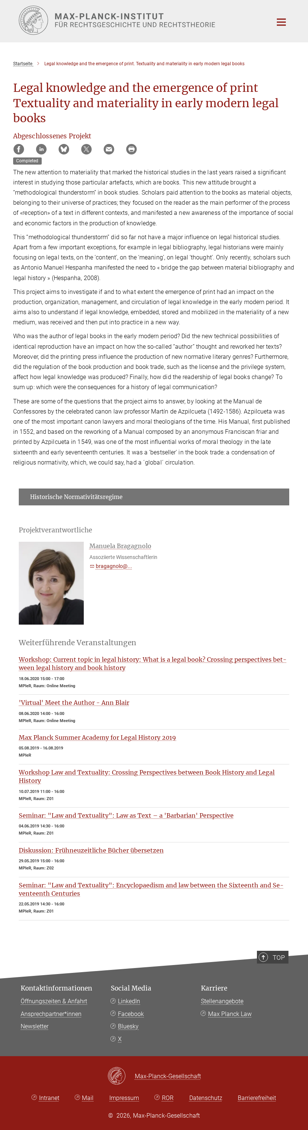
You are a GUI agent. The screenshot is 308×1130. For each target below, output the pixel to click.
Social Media (131, 988)
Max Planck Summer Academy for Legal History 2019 (97, 737)
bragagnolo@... (114, 566)
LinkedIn (129, 1001)
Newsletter (34, 1026)
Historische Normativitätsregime (76, 497)
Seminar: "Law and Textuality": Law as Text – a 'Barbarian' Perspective (126, 815)
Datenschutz (205, 1098)
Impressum (124, 1098)
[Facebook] (18, 149)
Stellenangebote (222, 1001)
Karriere (214, 988)
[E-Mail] (109, 149)
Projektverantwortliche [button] (55, 530)
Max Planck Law (230, 1014)
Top (279, 957)
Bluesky (128, 1026)
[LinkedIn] (41, 149)
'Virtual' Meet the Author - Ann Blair (74, 702)
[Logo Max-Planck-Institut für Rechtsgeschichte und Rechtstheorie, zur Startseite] (141, 20)
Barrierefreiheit (257, 1098)
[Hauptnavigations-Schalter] (281, 22)
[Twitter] (86, 149)
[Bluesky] (63, 149)
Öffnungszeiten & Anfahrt (54, 1001)
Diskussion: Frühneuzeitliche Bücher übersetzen (91, 850)
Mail (88, 1098)
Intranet (49, 1098)
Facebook (131, 1014)
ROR (168, 1098)
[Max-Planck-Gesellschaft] (121, 1076)
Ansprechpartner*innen (51, 1014)
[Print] (131, 149)
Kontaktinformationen (56, 988)
